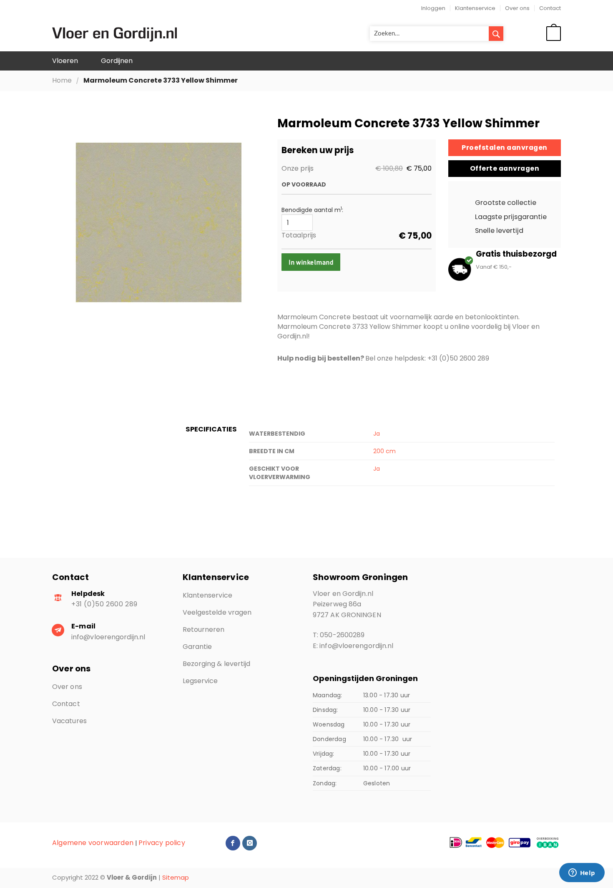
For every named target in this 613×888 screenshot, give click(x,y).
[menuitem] (65, 61)
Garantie (197, 646)
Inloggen (433, 8)
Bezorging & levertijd (217, 664)
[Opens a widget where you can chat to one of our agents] (582, 873)
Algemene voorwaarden (92, 843)
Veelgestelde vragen (217, 612)
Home (62, 80)
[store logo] (114, 33)
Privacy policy (161, 843)
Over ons (517, 8)
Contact (550, 8)
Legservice (200, 681)
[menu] (306, 61)
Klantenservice (475, 8)
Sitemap (175, 877)
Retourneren (204, 629)
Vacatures (69, 721)
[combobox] (436, 33)
